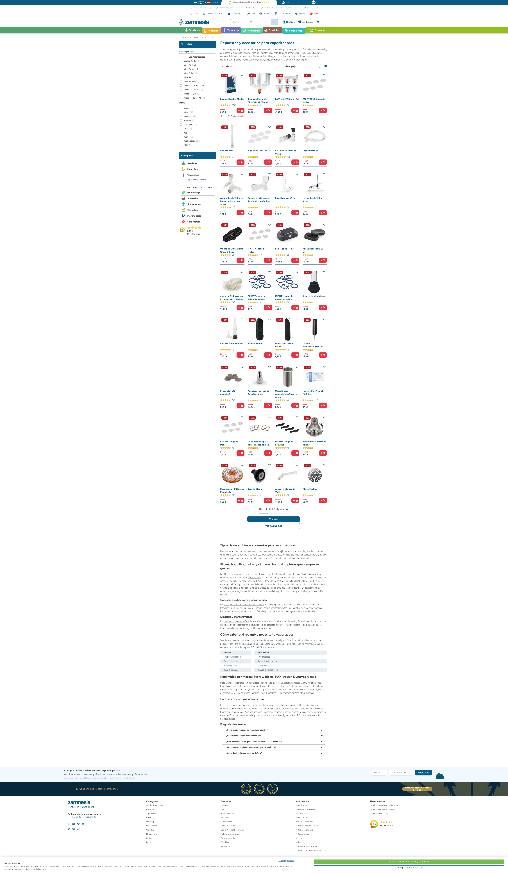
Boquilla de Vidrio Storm (314, 296)
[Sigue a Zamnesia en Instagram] (73, 824)
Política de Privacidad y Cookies (307, 826)
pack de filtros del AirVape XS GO (245, 643)
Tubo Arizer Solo (310, 150)
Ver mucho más (273, 525)
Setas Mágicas (151, 826)
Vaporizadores (151, 813)
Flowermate (188, 124)
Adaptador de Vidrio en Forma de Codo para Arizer (231, 201)
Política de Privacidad (105, 778)
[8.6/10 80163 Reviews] (196, 227)
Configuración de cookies (409, 867)
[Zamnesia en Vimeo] (78, 824)
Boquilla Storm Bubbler (231, 343)
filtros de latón (254, 577)
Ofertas (148, 838)
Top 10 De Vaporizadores (196, 179)
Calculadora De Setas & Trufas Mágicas (384, 809)
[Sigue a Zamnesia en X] (83, 824)
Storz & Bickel (189, 141)
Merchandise (194, 215)
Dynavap (187, 120)
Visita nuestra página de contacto (83, 817)
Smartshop (193, 198)
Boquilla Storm (255, 489)
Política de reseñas (302, 834)
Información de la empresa (305, 809)
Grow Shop (150, 830)
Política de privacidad (286, 861)
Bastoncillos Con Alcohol (232, 99)
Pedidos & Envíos (302, 817)
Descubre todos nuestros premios (417, 789)
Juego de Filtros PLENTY (260, 150)
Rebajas (149, 842)
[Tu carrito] (320, 22)
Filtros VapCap (310, 489)
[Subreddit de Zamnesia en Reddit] (73, 828)
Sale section (193, 221)
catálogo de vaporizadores (248, 558)
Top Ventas (225, 817)
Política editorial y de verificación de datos (311, 850)
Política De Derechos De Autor (306, 846)
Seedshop (192, 163)
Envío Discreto (226, 842)
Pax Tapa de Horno (284, 249)
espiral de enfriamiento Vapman (310, 643)
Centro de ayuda (301, 805)
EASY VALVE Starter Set (287, 99)
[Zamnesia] (202, 22)
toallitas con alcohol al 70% (236, 621)
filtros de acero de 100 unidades (272, 574)
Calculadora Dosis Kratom (379, 813)
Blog (222, 809)
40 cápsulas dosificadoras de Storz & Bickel (244, 604)
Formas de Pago (301, 813)
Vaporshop (193, 175)
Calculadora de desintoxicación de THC (384, 805)
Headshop (192, 169)
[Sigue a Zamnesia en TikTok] (68, 828)
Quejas (298, 842)
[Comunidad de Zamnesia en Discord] (78, 828)
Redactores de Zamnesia (230, 834)
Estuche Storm (255, 343)
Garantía (299, 838)
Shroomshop (194, 204)
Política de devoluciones (304, 830)
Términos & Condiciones (304, 822)
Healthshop (193, 192)
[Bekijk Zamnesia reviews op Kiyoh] (182, 229)
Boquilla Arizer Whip (285, 198)
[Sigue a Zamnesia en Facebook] (68, 824)
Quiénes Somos (226, 822)
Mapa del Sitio (226, 846)
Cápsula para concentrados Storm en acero (286, 394)
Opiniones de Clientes (228, 826)
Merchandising (151, 834)
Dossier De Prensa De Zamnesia (232, 830)
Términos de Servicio (122, 778)
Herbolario (150, 817)
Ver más (273, 519)
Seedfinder (224, 805)
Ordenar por (289, 66)
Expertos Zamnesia (228, 838)
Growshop (192, 210)
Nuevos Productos (227, 813)
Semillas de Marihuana (154, 805)
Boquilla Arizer (227, 150)
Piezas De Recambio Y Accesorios (199, 187)
